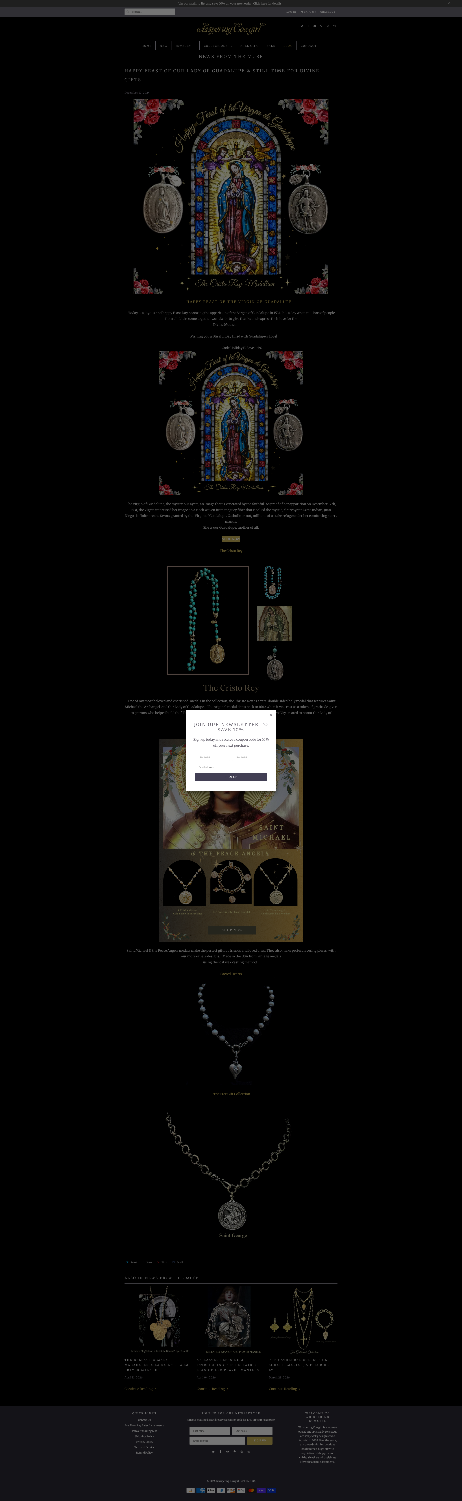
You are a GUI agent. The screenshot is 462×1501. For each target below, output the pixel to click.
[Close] (271, 715)
